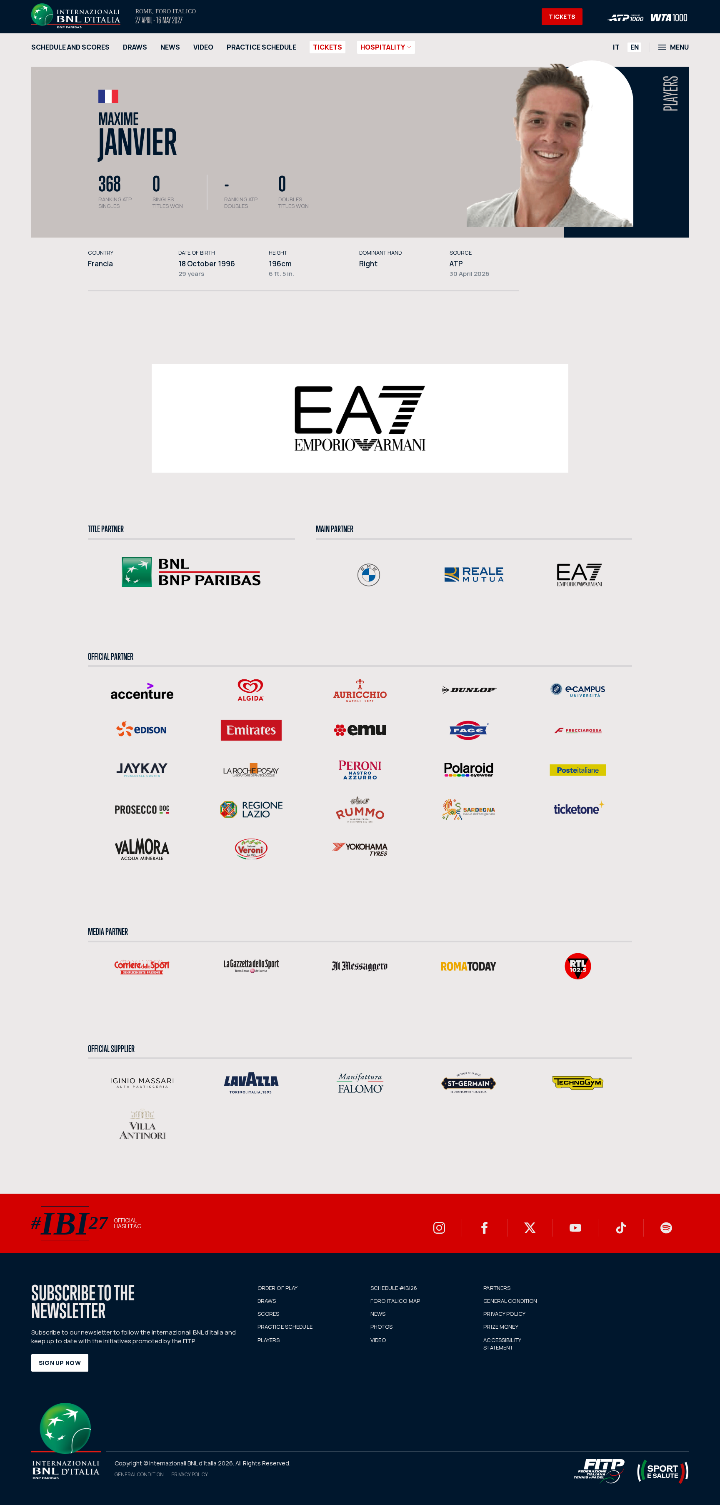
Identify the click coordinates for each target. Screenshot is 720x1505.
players (671, 93)
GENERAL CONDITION (510, 1301)
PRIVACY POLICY (504, 1313)
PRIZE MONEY (500, 1326)
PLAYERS (269, 1340)
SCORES (269, 1313)
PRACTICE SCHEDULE (261, 47)
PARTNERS (496, 1288)
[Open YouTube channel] (575, 1228)
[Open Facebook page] (484, 1228)
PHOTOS (381, 1326)
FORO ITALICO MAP (395, 1301)
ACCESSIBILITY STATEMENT (502, 1343)
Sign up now (60, 1363)
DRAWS (135, 47)
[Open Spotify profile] (666, 1228)
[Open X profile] (530, 1228)
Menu (679, 47)
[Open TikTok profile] (620, 1228)
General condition (139, 1474)
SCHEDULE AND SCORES (70, 47)
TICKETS (562, 16)
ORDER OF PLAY (278, 1288)
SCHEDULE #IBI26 (393, 1288)
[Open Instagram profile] (439, 1228)
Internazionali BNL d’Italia (75, 15)
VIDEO (203, 47)
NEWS (170, 47)
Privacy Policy (189, 1474)
